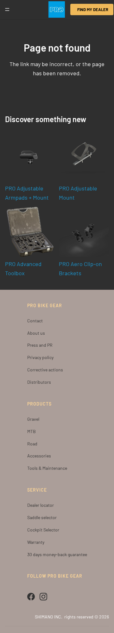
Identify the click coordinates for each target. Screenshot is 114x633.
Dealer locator (40, 505)
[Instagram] (43, 596)
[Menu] (7, 9)
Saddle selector (42, 517)
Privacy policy (40, 357)
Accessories (39, 455)
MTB (31, 431)
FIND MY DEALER (92, 9)
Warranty (35, 542)
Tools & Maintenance (47, 468)
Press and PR (40, 345)
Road (32, 443)
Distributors (39, 382)
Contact (35, 320)
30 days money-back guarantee (57, 554)
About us (36, 333)
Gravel (33, 419)
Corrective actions (45, 369)
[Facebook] (31, 596)
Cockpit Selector (43, 529)
